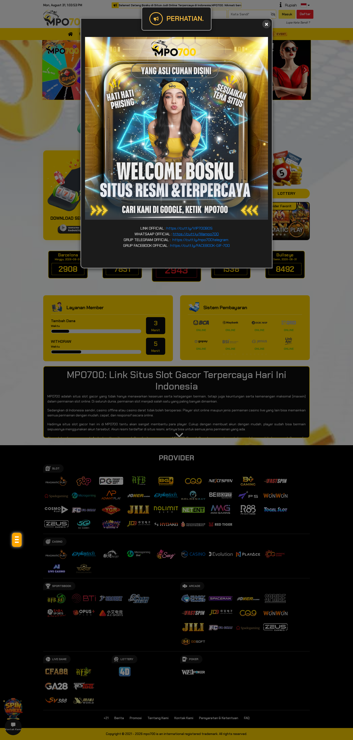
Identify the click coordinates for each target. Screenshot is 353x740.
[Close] (266, 24)
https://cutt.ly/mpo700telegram (200, 239)
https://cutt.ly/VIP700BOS (189, 228)
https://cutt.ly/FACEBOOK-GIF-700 (200, 245)
